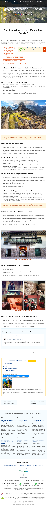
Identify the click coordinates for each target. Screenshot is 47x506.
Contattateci (38, 475)
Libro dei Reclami (23, 477)
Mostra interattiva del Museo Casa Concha (12, 62)
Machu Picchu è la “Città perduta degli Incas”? (14, 57)
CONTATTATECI (17, 5)
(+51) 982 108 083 (25, 483)
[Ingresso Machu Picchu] (18, 15)
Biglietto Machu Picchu (23, 9)
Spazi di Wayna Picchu (19, 465)
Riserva (31, 5)
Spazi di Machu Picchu (8, 465)
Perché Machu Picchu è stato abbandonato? (13, 56)
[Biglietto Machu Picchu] (29, 15)
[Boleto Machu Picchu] (16, 15)
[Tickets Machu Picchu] (26, 15)
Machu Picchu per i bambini (31, 465)
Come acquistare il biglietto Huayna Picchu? (8, 402)
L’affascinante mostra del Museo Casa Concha (13, 60)
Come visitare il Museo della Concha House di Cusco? (14, 63)
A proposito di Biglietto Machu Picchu (14, 475)
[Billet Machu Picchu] (23, 15)
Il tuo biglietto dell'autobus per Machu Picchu (7, 441)
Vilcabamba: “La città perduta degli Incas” (37, 402)
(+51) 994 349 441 (40, 483)
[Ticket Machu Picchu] (21, 15)
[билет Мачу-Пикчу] (31, 15)
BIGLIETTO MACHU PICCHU (11, 1)
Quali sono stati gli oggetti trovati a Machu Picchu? (14, 59)
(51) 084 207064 (10, 483)
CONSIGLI (24, 5)
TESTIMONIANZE (38, 1)
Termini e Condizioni (29, 475)
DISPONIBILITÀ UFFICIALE (26, 1)
